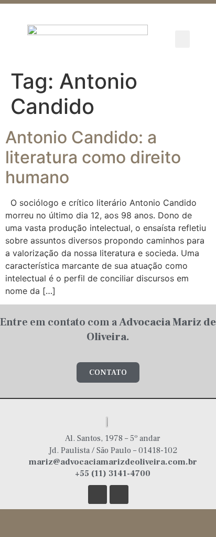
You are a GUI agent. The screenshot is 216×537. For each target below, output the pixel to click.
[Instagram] (97, 494)
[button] (182, 39)
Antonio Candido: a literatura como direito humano (93, 157)
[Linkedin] (119, 494)
